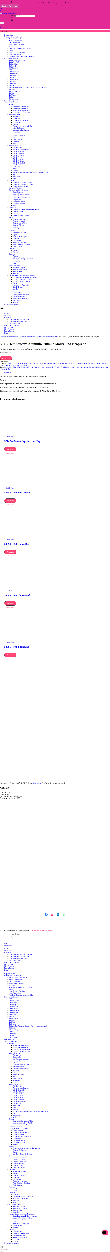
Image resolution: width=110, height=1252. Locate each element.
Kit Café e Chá (14, 62)
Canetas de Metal (19, 221)
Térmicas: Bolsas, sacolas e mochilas (21, 56)
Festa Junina (17, 167)
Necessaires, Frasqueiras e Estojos (20, 48)
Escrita (11, 217)
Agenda (15, 235)
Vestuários (16, 141)
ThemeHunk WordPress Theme (41, 930)
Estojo (15, 283)
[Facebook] (46, 914)
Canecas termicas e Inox (21, 186)
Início (2, 337)
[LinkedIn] (58, 914)
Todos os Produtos (10, 103)
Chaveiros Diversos (15, 188)
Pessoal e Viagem (19, 136)
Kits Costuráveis (14, 43)
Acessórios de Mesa (19, 233)
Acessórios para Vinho (20, 109)
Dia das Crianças (18, 153)
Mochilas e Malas (15, 266)
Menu (5, 943)
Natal (15, 169)
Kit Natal (12, 81)
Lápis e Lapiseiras (19, 229)
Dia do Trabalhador (19, 163)
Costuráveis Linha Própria (13, 37)
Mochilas (12, 46)
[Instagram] (52, 914)
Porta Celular (17, 140)
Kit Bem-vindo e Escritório (18, 60)
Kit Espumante (14, 72)
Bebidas (11, 105)
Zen (14, 143)
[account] (1, 10)
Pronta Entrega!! (9, 101)
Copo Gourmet (18, 192)
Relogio (15, 302)
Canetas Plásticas (18, 225)
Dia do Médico (18, 159)
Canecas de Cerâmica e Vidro (23, 182)
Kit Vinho (12, 93)
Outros (11, 50)
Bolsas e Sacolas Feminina (22, 281)
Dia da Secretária (18, 151)
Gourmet (12, 254)
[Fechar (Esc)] (7, 1249)
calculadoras (17, 240)
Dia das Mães (17, 147)
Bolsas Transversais (15, 41)
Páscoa (15, 171)
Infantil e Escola (18, 128)
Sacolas (15, 289)
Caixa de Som (17, 293)
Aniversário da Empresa (21, 149)
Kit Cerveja (12, 66)
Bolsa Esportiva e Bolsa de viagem (25, 277)
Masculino (16, 132)
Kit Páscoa (12, 83)
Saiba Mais (10, 453)
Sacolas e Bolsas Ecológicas (22, 215)
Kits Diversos (13, 99)
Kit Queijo (12, 85)
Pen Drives (16, 300)
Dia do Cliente (18, 157)
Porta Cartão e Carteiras (17, 52)
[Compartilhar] (5, 1249)
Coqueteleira (17, 200)
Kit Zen (11, 97)
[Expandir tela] (3, 1249)
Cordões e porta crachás (21, 120)
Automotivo (17, 116)
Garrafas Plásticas (19, 202)
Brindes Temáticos (15, 145)
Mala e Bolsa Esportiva (16, 45)
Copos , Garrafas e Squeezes (18, 190)
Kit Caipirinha (13, 64)
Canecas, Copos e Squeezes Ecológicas (26, 209)
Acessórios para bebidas (21, 107)
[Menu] (2, 23)
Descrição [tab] (7, 373)
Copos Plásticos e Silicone (22, 198)
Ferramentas (17, 122)
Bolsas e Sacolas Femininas (18, 39)
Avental (15, 256)
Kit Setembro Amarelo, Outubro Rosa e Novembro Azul (28, 87)
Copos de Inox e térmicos (21, 194)
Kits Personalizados (11, 58)
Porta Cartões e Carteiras (21, 244)
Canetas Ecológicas (19, 211)
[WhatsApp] (64, 914)
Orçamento (6, 358)
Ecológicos (12, 207)
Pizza (15, 264)
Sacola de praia (18, 287)
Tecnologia (12, 291)
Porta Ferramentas (15, 54)
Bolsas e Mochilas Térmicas (22, 279)
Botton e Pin (17, 118)
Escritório (12, 231)
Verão (15, 178)
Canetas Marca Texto (20, 223)
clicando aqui (36, 783)
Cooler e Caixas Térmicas (21, 112)
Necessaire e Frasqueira (21, 285)
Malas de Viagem (19, 268)
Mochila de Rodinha (20, 269)
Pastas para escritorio (20, 242)
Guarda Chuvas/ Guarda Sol (22, 126)
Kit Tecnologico (14, 91)
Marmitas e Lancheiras (20, 260)
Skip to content (5, 1)
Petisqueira (16, 262)
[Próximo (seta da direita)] (3, 1251)
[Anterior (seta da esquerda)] (1, 1251)
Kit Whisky (12, 95)
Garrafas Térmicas (19, 204)
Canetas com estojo (19, 219)
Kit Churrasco (13, 68)
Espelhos (16, 250)
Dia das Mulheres (19, 155)
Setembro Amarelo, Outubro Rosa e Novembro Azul (31, 173)
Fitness (15, 124)
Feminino (12, 248)
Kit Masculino (13, 79)
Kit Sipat (12, 89)
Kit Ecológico (13, 70)
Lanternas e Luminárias (21, 130)
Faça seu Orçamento (9, 6)
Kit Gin (11, 78)
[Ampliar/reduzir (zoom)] (1, 1249)
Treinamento (17, 176)
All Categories (8, 945)
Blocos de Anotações (20, 236)
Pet (14, 138)
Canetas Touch (18, 227)
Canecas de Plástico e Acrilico (23, 184)
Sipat (14, 174)
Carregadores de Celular (21, 295)
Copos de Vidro (18, 196)
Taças (15, 205)
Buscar (13, 16)
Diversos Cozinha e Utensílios (23, 258)
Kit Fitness (12, 76)
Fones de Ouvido (19, 297)
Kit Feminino (13, 74)
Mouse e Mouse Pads (20, 299)
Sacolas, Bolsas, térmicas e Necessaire (21, 275)
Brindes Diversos (14, 114)
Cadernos (16, 238)
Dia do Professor (18, 161)
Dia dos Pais (8, 35)
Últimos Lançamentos (11, 304)
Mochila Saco (17, 271)
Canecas (11, 180)
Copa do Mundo (9, 974)
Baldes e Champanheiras (21, 110)
